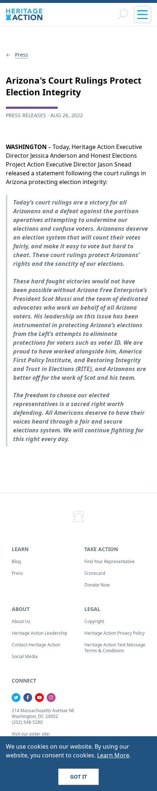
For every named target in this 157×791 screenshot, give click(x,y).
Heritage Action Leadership (39, 633)
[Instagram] (51, 697)
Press (21, 54)
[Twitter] (16, 697)
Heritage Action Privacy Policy (114, 633)
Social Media (25, 656)
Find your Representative (109, 561)
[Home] (24, 14)
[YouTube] (39, 697)
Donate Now (97, 585)
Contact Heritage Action (36, 645)
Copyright (94, 621)
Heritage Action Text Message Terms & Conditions (114, 648)
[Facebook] (27, 697)
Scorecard (94, 573)
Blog (16, 561)
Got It (78, 776)
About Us (21, 621)
